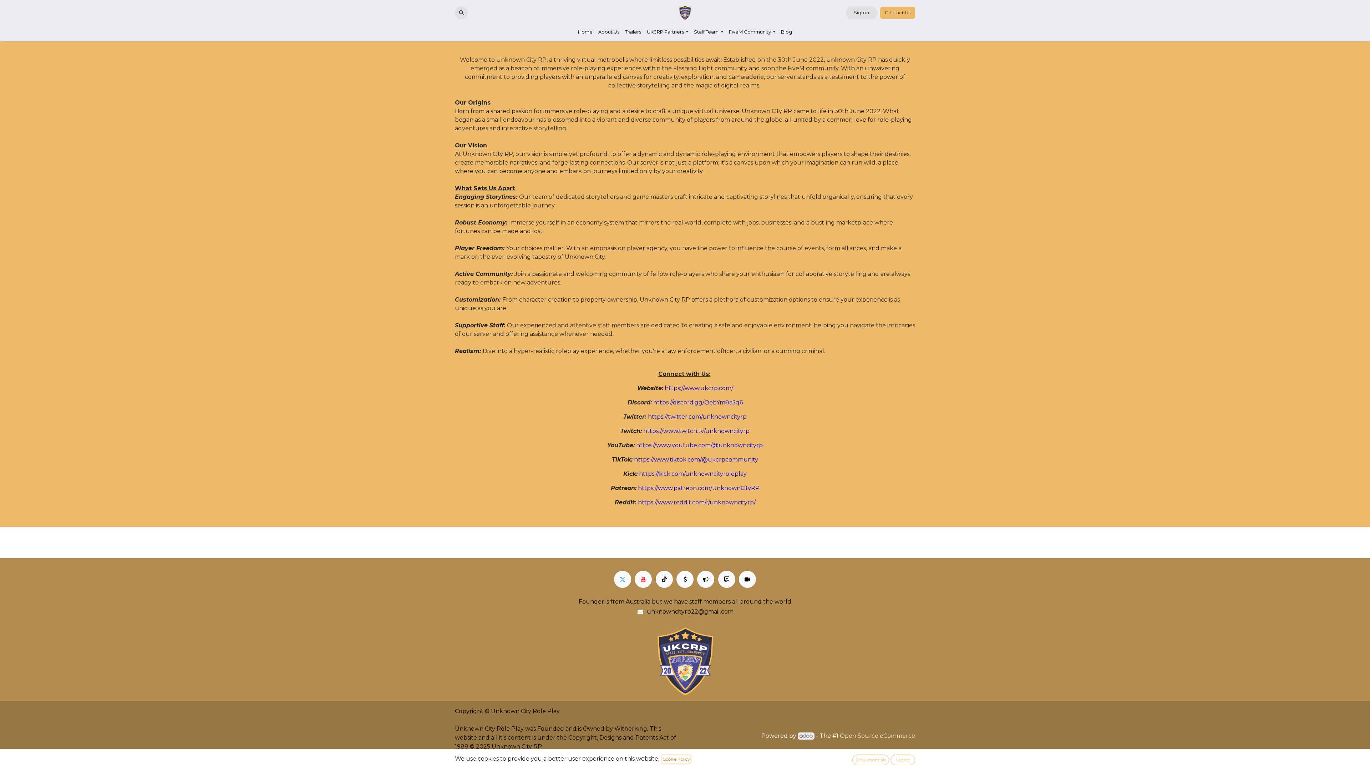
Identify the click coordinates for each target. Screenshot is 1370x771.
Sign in (861, 12)
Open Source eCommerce (877, 735)
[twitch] (726, 579)
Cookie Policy (676, 759)
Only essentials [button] (871, 759)
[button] (461, 12)
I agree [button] (903, 759)
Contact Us (897, 12)
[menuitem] (585, 32)
